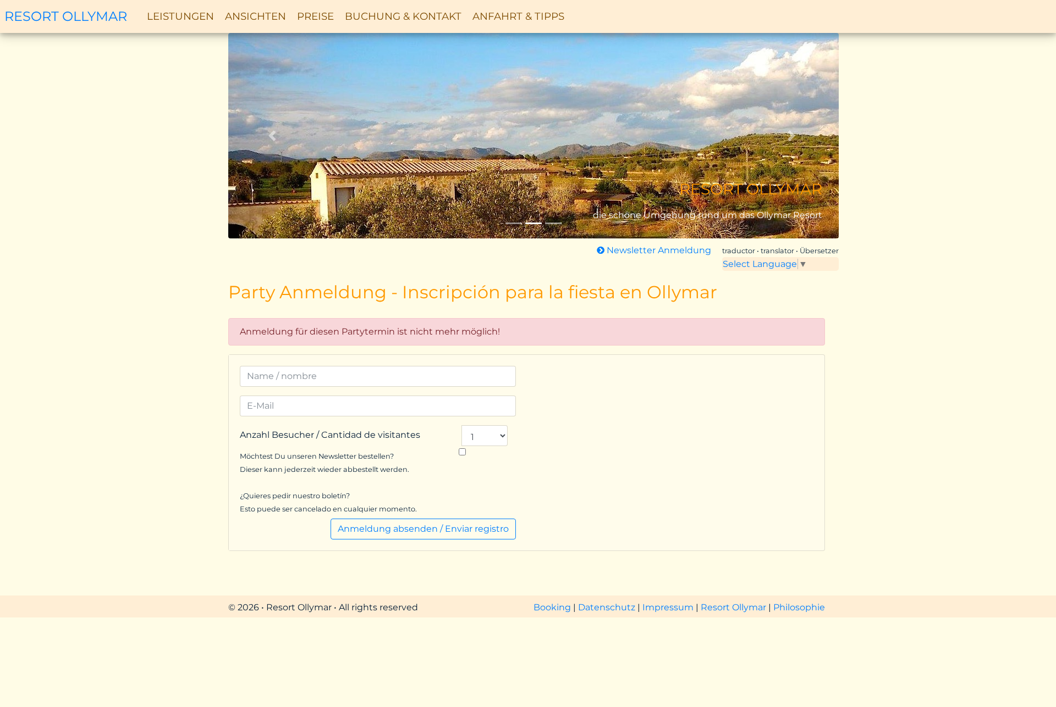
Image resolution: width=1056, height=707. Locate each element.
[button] (274, 135)
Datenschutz (607, 607)
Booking (553, 607)
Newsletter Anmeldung (657, 250)
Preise (315, 16)
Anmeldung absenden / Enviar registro (423, 529)
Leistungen (180, 16)
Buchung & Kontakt (403, 16)
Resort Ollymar (733, 607)
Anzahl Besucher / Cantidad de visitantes (330, 435)
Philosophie (799, 607)
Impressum (669, 607)
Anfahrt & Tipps (518, 16)
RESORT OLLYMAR (65, 16)
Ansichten (255, 16)
